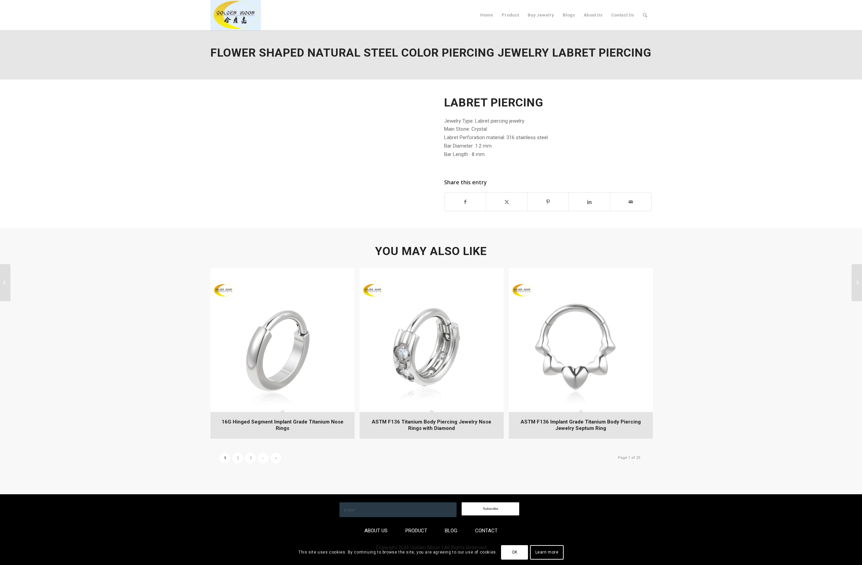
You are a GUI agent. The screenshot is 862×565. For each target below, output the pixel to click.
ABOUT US (376, 531)
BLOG (451, 531)
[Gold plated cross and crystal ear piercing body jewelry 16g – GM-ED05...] (5, 282)
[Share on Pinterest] (548, 202)
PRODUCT (416, 531)
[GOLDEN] (235, 15)
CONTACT (486, 531)
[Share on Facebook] (465, 202)
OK (515, 552)
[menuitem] (486, 15)
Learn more (547, 552)
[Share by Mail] (630, 202)
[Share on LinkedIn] (589, 202)
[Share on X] (506, 202)
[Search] (645, 15)
